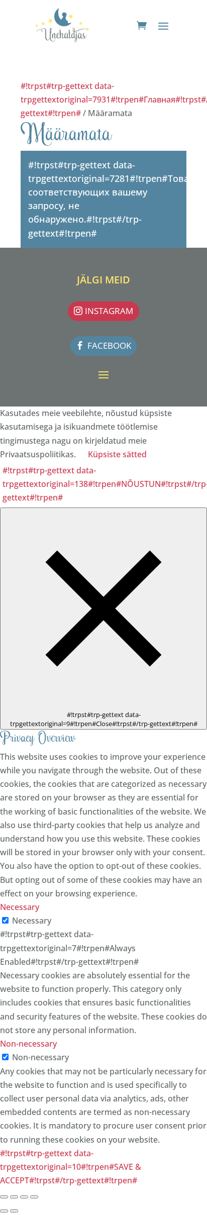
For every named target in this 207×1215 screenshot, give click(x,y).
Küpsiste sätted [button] (117, 454)
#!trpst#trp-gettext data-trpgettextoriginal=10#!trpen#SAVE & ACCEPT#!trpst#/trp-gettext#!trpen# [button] (70, 1167)
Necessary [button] (19, 907)
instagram (109, 311)
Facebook (109, 345)
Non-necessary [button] (28, 1043)
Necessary (31, 920)
